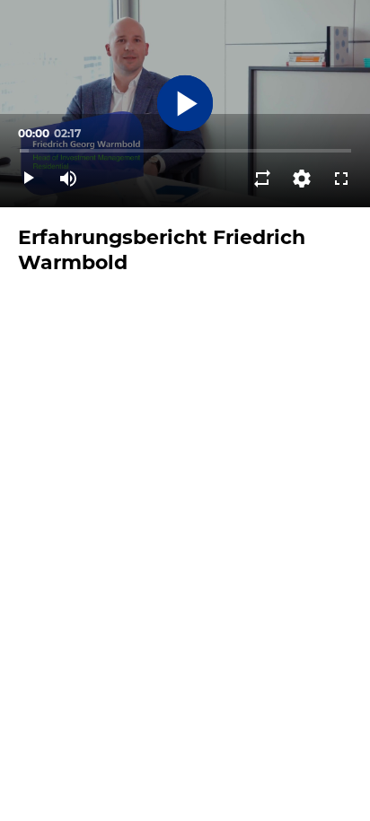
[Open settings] (302, 178)
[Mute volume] (68, 178)
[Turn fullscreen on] (341, 178)
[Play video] (29, 178)
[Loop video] (262, 178)
